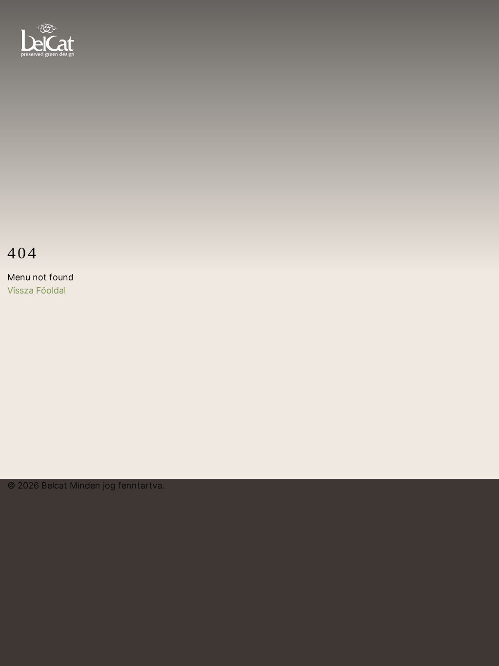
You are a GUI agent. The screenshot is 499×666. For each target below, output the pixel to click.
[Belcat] (47, 35)
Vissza (21, 290)
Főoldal (51, 290)
